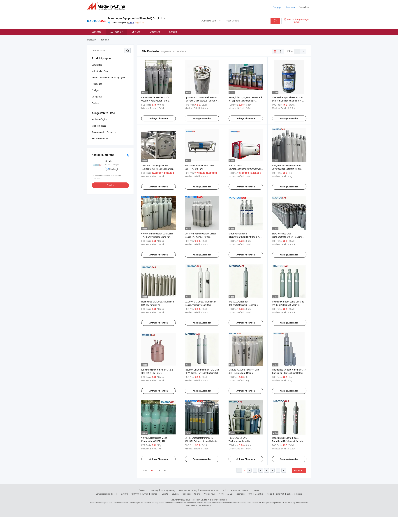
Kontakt (173, 31)
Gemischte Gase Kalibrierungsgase (108, 77)
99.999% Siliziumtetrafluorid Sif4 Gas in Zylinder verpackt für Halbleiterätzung (200, 305)
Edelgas (95, 90)
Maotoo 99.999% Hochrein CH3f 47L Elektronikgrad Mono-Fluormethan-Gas (244, 373)
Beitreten (290, 7)
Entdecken (155, 31)
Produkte (118, 31)
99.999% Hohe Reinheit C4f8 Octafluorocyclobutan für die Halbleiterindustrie (155, 100)
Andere (95, 103)
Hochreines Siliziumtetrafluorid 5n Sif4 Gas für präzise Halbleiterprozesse (157, 305)
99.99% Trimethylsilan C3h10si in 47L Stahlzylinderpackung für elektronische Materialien (157, 237)
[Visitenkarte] (128, 155)
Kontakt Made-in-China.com (212, 490)
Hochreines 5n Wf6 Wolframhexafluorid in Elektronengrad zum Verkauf (242, 441)
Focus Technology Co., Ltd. (196, 499)
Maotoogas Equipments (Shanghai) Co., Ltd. (135, 18)
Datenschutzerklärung (187, 490)
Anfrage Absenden (158, 118)
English (114, 494)
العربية (229, 494)
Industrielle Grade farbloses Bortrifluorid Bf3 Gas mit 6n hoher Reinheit (288, 441)
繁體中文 (135, 494)
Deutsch (175, 494)
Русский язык (209, 494)
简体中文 (124, 494)
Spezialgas (97, 64)
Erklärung (154, 490)
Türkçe (269, 494)
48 (165, 470)
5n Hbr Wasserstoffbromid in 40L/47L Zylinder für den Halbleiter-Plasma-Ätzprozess (202, 441)
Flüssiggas (97, 83)
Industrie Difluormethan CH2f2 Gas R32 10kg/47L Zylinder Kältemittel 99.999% (202, 373)
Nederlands (240, 494)
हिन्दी (250, 494)
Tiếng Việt (279, 494)
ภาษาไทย (259, 494)
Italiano (197, 494)
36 (158, 470)
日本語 (145, 494)
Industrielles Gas (100, 71)
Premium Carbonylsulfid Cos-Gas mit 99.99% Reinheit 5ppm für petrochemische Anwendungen (288, 305)
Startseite (96, 31)
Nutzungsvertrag (168, 490)
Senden (110, 185)
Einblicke (255, 490)
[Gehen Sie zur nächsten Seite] (303, 51)
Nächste (298, 470)
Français (154, 494)
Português (186, 494)
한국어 (221, 494)
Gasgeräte (97, 96)
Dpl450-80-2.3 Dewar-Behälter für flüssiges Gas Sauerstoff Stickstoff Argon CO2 (201, 100)
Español (165, 494)
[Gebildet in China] (107, 6)
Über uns (136, 31)
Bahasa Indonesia (294, 494)
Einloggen (277, 7)
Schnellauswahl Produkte (237, 490)
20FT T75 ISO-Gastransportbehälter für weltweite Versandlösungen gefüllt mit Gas (245, 169)
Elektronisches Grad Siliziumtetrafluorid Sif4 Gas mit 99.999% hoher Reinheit (287, 237)
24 (152, 470)
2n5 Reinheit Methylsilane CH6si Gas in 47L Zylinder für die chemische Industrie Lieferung (200, 237)
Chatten (112, 169)
